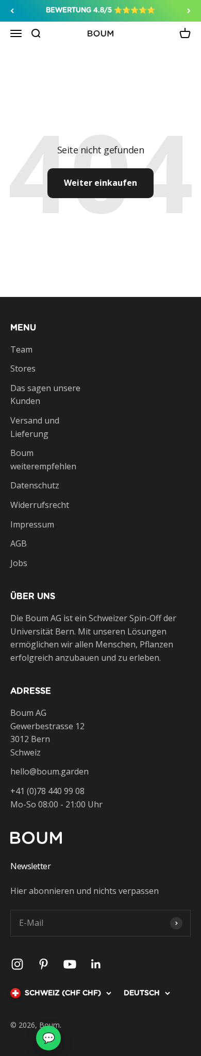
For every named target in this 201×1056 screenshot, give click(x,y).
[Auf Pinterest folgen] (44, 964)
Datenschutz (34, 485)
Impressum (32, 524)
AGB (18, 543)
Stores (23, 368)
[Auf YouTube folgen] (70, 964)
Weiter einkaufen (100, 182)
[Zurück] (12, 10)
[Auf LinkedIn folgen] (96, 964)
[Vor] (189, 10)
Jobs (18, 563)
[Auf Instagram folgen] (17, 964)
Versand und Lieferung (34, 427)
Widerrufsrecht (39, 505)
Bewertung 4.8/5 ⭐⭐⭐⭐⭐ (100, 10)
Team (21, 349)
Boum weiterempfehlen (43, 459)
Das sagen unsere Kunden (45, 394)
